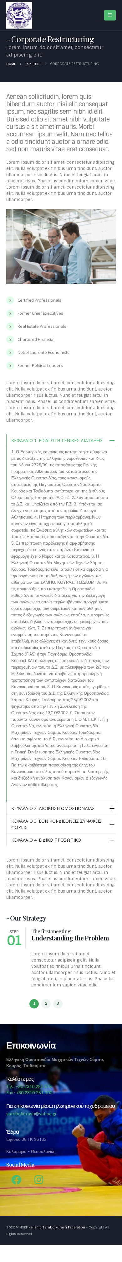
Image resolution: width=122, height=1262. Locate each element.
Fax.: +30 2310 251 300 (29, 1092)
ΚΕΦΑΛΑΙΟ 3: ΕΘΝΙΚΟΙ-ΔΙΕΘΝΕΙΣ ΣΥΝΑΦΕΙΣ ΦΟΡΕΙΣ (56, 824)
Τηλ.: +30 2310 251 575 (29, 1086)
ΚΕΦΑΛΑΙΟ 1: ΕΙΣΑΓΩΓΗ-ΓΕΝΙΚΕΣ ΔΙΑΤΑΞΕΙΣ (57, 440)
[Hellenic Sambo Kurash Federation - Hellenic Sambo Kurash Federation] (19, 15)
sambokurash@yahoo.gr (31, 1114)
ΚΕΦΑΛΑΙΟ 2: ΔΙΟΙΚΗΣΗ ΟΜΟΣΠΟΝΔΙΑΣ (53, 808)
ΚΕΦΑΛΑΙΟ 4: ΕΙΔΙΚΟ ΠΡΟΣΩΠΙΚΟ (46, 840)
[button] (34, 1004)
